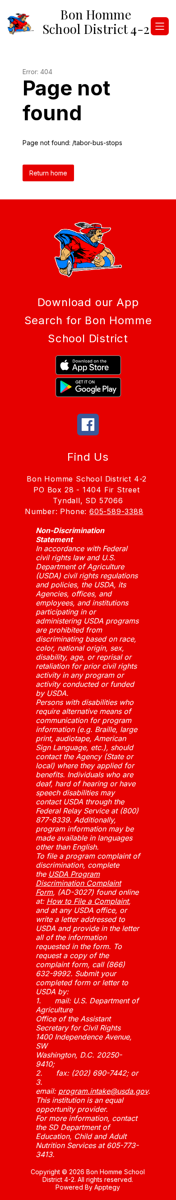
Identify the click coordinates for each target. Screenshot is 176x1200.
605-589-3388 (116, 511)
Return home (48, 173)
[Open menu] (160, 26)
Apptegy (107, 1187)
